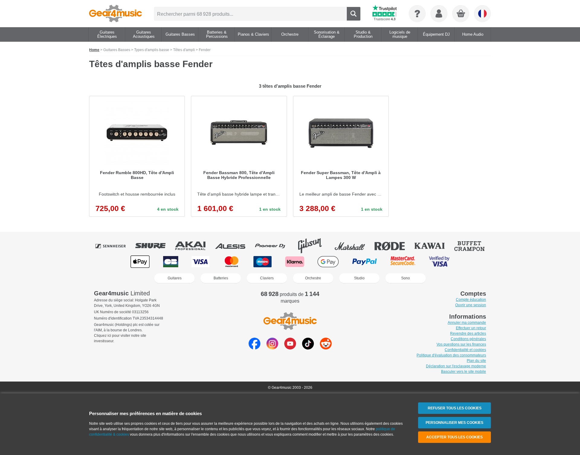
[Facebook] (254, 347)
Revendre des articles (468, 333)
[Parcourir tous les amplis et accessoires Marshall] (354, 246)
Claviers (267, 278)
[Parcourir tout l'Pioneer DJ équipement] (274, 246)
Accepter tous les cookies (454, 437)
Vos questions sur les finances (461, 344)
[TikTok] (308, 347)
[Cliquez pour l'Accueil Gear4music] (115, 13)
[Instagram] (272, 347)
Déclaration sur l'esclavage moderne (456, 366)
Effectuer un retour (471, 328)
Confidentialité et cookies (465, 350)
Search (353, 14)
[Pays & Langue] (482, 13)
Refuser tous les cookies (455, 408)
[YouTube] (290, 347)
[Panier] (461, 13)
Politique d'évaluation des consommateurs (451, 355)
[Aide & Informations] (417, 13)
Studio (359, 278)
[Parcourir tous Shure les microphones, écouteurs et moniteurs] (155, 246)
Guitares (175, 278)
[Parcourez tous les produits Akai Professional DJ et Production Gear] (194, 246)
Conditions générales (468, 339)
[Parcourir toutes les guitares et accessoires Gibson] (314, 246)
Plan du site (476, 361)
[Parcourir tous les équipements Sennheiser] (115, 246)
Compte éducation (471, 299)
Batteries (221, 278)
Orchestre (313, 278)
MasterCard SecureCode (402, 261)
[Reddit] (326, 347)
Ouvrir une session (470, 305)
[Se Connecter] (439, 13)
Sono (405, 278)
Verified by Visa (439, 261)
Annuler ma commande (467, 322)
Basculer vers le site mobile (463, 371)
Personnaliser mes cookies (454, 423)
